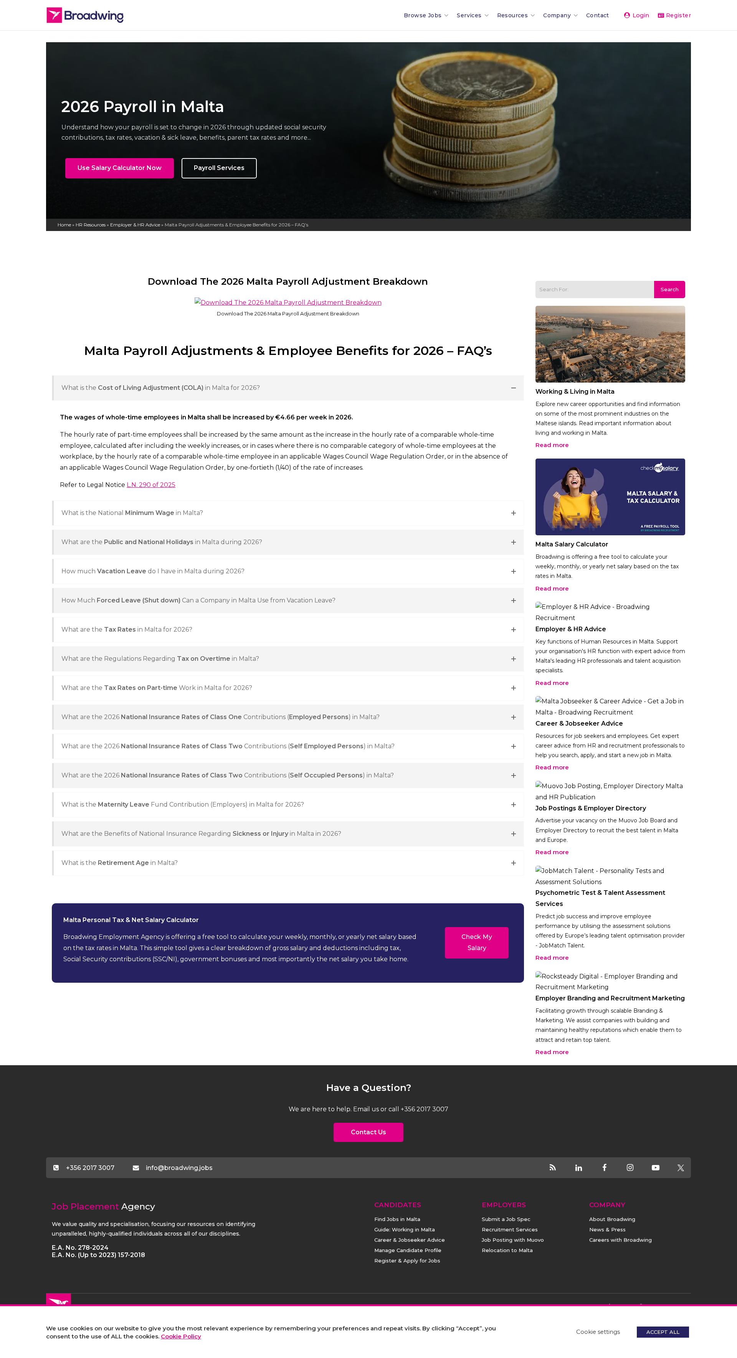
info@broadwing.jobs (179, 1168)
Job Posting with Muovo (513, 1240)
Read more (552, 445)
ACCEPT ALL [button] (662, 1332)
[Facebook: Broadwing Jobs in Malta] (611, 1168)
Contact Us (368, 1132)
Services (469, 15)
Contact (597, 15)
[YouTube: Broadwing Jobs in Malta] (662, 1168)
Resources (512, 15)
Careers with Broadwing (620, 1240)
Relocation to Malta (507, 1250)
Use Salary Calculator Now (120, 168)
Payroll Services (219, 168)
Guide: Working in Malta (404, 1229)
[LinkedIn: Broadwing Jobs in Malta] (585, 1168)
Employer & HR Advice (135, 225)
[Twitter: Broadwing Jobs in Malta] (680, 1168)
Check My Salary (476, 942)
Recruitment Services (510, 1229)
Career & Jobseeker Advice (409, 1240)
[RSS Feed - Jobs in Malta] (559, 1168)
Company (557, 15)
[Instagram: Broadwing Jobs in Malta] (637, 1168)
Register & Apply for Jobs (407, 1260)
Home (64, 225)
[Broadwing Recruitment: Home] (98, 15)
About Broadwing (612, 1219)
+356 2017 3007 (90, 1168)
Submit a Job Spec (506, 1219)
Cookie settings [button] (598, 1331)
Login (640, 15)
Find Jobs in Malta (397, 1219)
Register (677, 15)
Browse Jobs (422, 15)
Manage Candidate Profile (407, 1250)
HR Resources (91, 225)
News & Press (607, 1229)
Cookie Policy (181, 1336)
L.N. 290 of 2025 (151, 484)
